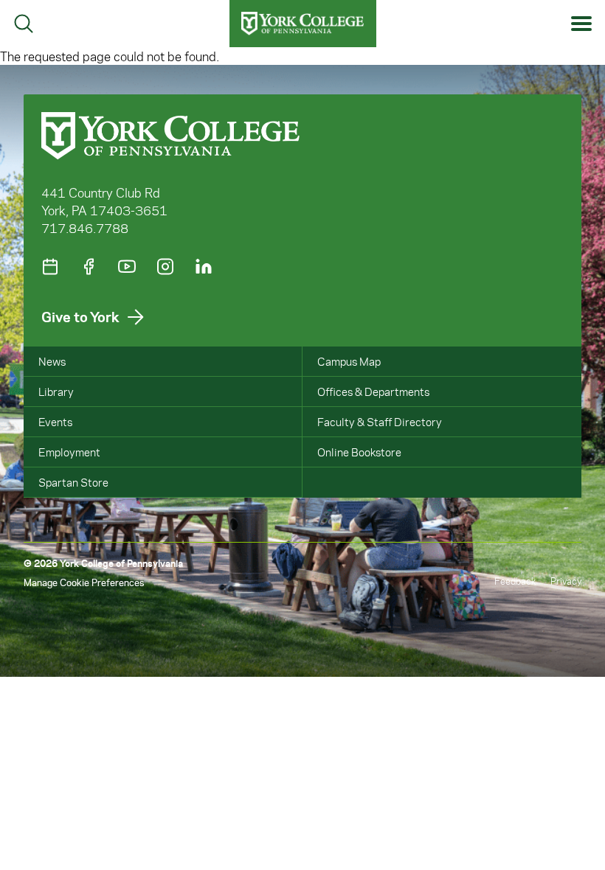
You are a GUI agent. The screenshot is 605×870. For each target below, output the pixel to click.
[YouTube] (127, 266)
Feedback (515, 580)
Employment (69, 452)
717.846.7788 (84, 228)
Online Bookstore (359, 452)
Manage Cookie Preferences (84, 582)
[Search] (23, 23)
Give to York (80, 316)
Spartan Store (73, 482)
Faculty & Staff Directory (379, 421)
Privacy (565, 580)
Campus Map (349, 361)
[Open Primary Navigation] (582, 24)
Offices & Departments (373, 391)
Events (55, 421)
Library (56, 391)
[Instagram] (165, 266)
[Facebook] (88, 266)
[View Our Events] (50, 266)
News (52, 361)
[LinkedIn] (203, 266)
